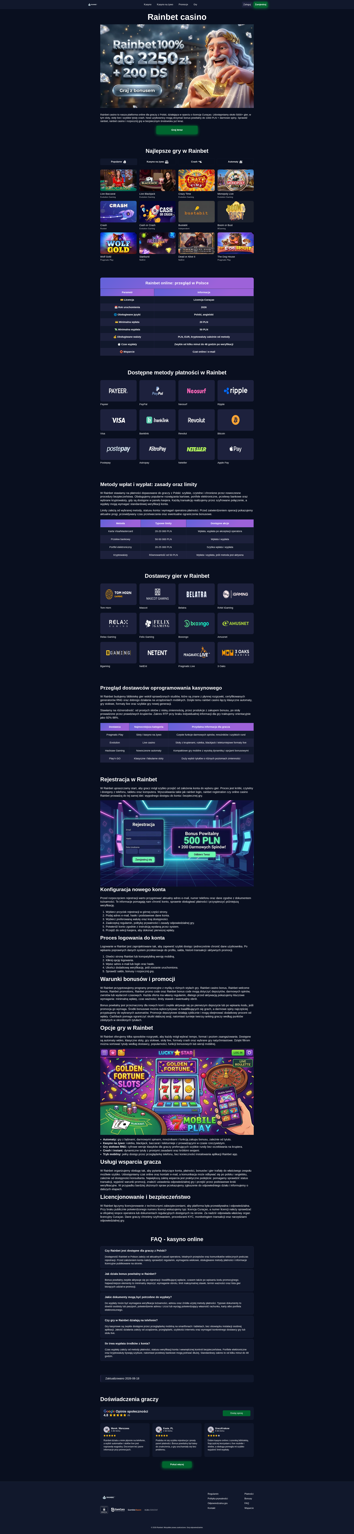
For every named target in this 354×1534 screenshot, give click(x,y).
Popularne (116, 162)
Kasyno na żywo (155, 162)
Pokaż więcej (177, 1464)
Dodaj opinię (236, 1413)
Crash (194, 162)
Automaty (233, 162)
